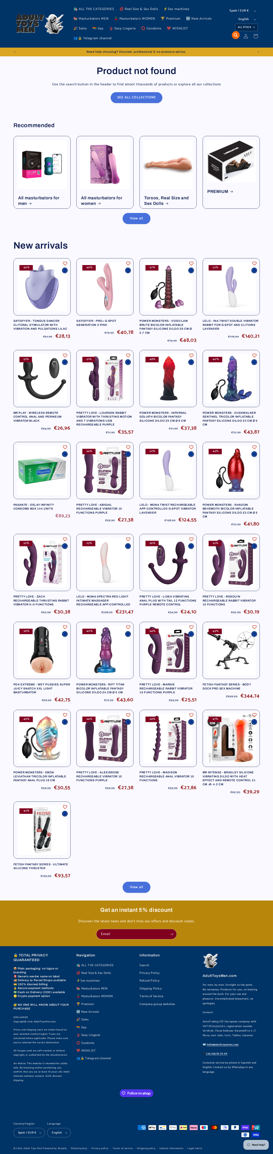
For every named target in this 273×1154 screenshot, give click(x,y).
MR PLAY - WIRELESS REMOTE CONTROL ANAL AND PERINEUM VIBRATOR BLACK (37, 416)
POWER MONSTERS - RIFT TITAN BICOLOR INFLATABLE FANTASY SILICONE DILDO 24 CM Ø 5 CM (100, 688)
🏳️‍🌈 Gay (81, 1027)
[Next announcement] (258, 52)
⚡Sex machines (88, 980)
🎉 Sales (82, 1019)
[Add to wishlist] (65, 263)
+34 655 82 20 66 (216, 1053)
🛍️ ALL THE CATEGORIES (95, 965)
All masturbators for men (38, 200)
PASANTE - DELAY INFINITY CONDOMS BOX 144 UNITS (33, 506)
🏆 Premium (85, 1004)
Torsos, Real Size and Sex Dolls (166, 200)
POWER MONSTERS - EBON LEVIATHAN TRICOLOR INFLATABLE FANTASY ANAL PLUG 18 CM (39, 776)
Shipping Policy (150, 988)
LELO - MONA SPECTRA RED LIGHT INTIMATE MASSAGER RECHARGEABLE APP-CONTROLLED (103, 600)
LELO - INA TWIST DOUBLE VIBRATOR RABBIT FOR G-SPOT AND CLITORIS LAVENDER (230, 324)
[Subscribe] (172, 934)
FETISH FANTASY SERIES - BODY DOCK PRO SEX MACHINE (227, 686)
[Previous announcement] (14, 52)
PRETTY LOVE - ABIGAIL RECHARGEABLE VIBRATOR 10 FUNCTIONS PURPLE (99, 508)
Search (144, 965)
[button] (236, 35)
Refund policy (79, 1148)
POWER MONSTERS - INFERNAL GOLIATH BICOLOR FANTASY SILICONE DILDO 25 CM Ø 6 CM (163, 416)
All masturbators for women (101, 200)
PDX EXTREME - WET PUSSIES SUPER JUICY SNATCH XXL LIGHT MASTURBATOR (41, 688)
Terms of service (123, 1148)
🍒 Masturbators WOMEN (94, 996)
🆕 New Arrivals (87, 1011)
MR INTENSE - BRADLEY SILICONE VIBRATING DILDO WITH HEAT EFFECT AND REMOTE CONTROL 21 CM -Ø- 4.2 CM (229, 778)
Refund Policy (149, 980)
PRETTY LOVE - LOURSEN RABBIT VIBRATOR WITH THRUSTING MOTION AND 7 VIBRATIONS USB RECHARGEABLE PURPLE (104, 418)
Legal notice (194, 1148)
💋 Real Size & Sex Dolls (93, 973)
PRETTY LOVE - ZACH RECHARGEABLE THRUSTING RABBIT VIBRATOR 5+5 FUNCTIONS (41, 600)
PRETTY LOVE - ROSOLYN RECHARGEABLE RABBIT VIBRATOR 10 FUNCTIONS (229, 600)
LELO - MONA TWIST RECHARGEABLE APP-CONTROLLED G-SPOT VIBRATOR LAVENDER (167, 508)
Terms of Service (151, 996)
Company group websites (157, 1004)
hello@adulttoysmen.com (223, 1044)
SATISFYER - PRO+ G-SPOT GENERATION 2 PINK (96, 322)
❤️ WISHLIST (86, 1050)
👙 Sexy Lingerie (88, 1035)
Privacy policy (99, 1148)
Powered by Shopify (55, 1148)
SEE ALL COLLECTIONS (136, 97)
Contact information (171, 1148)
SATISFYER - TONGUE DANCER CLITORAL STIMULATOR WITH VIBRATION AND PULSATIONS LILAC (40, 324)
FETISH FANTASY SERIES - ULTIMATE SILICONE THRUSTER (40, 866)
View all (136, 218)
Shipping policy (146, 1148)
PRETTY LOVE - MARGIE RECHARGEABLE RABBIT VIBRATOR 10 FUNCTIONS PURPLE (165, 688)
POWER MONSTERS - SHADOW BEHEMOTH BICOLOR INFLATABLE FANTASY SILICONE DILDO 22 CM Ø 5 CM (230, 510)
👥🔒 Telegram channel (93, 1058)
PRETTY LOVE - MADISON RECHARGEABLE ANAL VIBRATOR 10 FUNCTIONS (166, 776)
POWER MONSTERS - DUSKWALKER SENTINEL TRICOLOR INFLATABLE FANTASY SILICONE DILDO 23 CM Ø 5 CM (230, 418)
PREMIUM (217, 191)
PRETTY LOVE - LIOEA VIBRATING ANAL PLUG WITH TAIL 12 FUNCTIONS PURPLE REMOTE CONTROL (167, 600)
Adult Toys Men (32, 1148)
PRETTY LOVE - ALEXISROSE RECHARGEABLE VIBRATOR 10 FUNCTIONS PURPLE (99, 776)
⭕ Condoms (85, 1043)
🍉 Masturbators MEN (91, 988)
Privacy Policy (149, 973)
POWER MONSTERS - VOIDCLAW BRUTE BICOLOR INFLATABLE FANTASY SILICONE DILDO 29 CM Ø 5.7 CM (165, 326)
